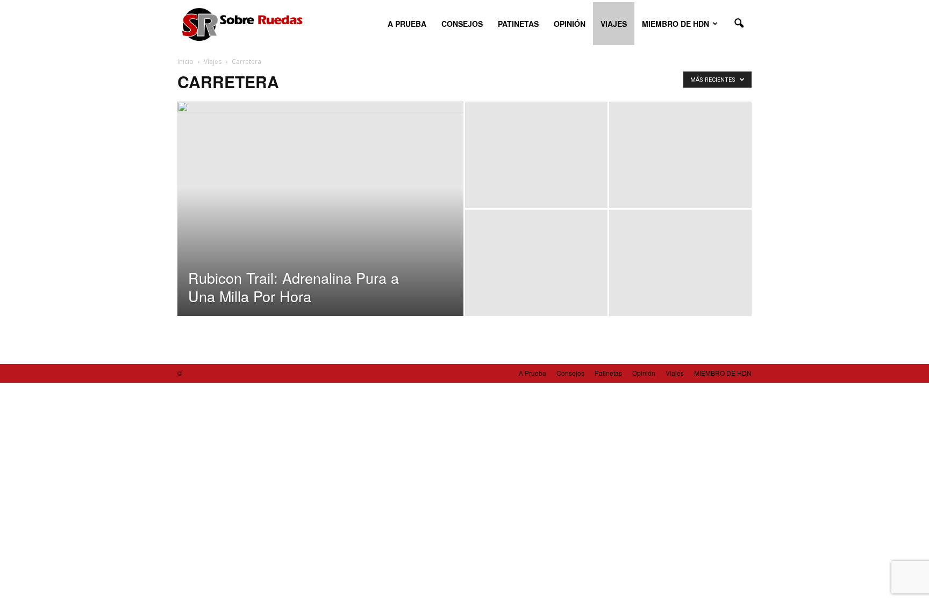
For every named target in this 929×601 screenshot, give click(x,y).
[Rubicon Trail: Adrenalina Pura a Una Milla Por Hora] (320, 226)
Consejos (462, 23)
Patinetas (518, 23)
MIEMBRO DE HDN (675, 23)
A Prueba (407, 23)
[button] (739, 24)
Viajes (614, 23)
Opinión (569, 23)
